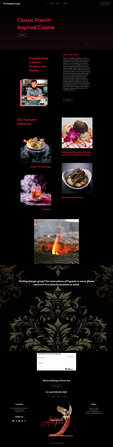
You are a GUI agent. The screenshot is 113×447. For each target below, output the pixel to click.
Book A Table (56, 385)
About (51, 3)
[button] (59, 3)
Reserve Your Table (93, 408)
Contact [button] (65, 3)
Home (46, 3)
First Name (40, 363)
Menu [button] (57, 3)
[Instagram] (19, 421)
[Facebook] (13, 421)
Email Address (41, 357)
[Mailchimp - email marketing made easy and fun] (69, 369)
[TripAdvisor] (25, 421)
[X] (16, 421)
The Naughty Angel (11, 3)
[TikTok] (22, 421)
